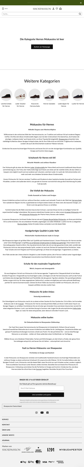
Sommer (39, 369)
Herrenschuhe (77, 200)
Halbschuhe (77, 308)
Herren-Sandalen (49, 104)
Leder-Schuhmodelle (37, 167)
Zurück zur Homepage (42, 47)
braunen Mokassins (72, 212)
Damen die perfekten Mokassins (54, 219)
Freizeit (21, 304)
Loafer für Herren (78, 104)
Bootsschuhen (22, 224)
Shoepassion (63, 139)
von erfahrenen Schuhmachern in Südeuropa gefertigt (47, 243)
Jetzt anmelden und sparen (41, 395)
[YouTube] (42, 413)
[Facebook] (48, 413)
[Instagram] (36, 413)
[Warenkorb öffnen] (60, 8)
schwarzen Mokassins (29, 214)
